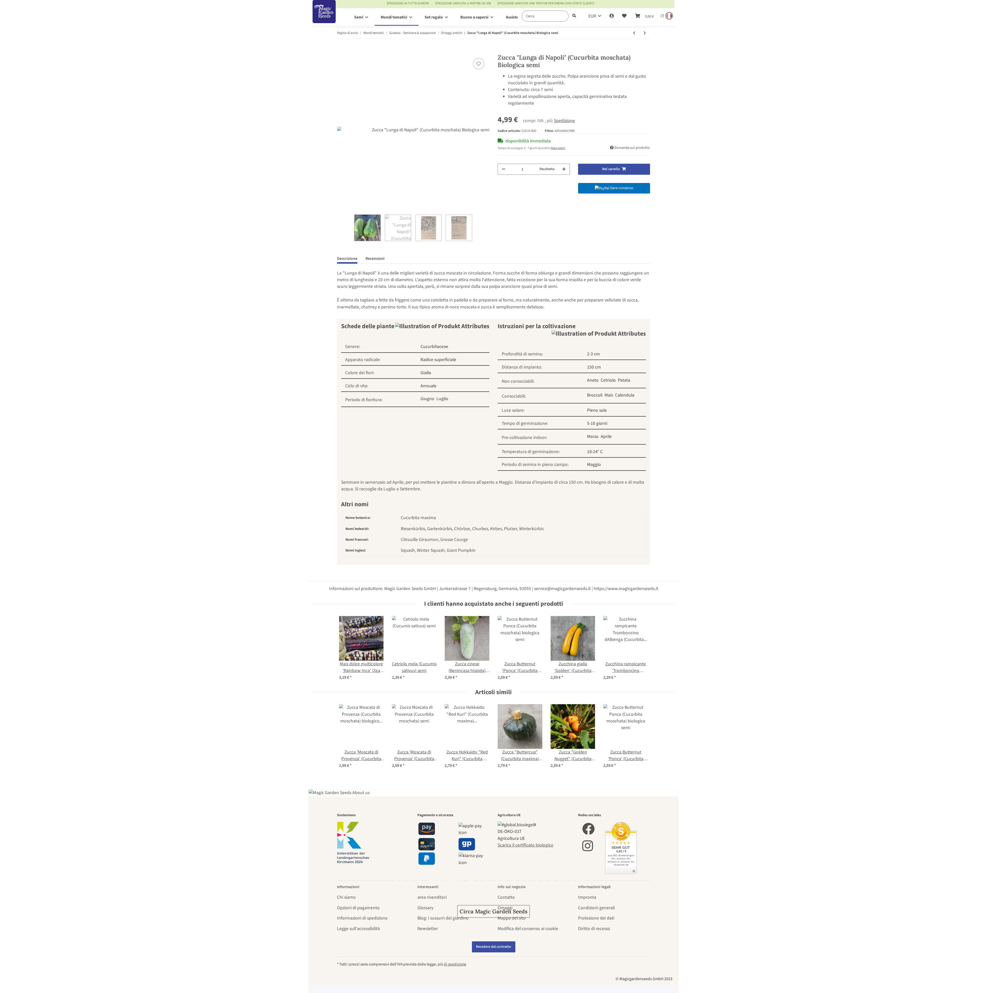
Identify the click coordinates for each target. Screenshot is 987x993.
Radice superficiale (438, 359)
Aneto (593, 380)
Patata (624, 380)
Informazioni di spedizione (362, 918)
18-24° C (595, 451)
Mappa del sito (512, 918)
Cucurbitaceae (434, 346)
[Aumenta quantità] (564, 169)
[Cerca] (574, 16)
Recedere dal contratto (493, 946)
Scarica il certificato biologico (525, 845)
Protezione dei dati (596, 918)
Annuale (428, 386)
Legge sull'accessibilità (358, 928)
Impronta (587, 897)
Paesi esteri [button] (558, 148)
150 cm (594, 367)
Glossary (425, 908)
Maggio (594, 464)
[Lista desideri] (624, 16)
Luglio (442, 399)
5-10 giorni (597, 423)
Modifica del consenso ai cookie (528, 928)
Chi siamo (346, 897)
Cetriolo (608, 380)
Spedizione (564, 120)
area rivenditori (432, 897)
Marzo (593, 436)
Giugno (427, 399)
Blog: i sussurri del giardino (443, 918)
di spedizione (455, 964)
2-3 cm (593, 354)
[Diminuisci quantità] (503, 169)
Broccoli (594, 395)
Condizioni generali (596, 908)
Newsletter (427, 928)
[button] (611, 16)
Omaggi (505, 908)
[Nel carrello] (341, 50)
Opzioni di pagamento (358, 908)
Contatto (506, 897)
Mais (609, 395)
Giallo (426, 373)
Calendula (624, 395)
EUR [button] (592, 16)
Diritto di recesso (594, 928)
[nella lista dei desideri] (478, 63)
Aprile (606, 436)
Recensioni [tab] (375, 258)
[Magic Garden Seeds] (324, 16)
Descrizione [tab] (347, 258)
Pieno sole (597, 410)
